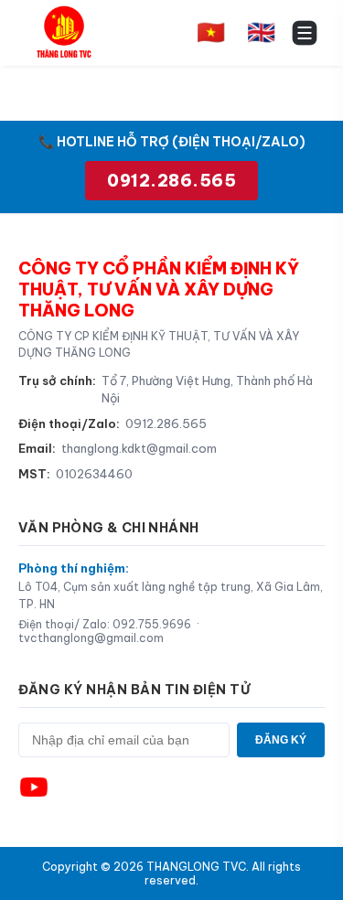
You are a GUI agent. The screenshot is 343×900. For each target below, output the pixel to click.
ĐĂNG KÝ (280, 740)
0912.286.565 (171, 180)
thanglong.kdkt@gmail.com (139, 448)
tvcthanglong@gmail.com (91, 638)
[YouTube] (33, 787)
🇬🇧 (261, 32)
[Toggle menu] (304, 33)
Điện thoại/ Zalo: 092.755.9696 (104, 624)
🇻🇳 (211, 32)
